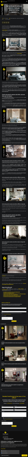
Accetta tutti (24, 455)
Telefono (15, 408)
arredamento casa (17, 391)
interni (1, 391)
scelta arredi (18, 18)
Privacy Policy (3, 448)
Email (2, 310)
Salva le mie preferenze (5, 455)
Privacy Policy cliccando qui (7, 314)
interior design (10, 391)
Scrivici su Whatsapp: (18, 403)
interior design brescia (13, 18)
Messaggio (3, 411)
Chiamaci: (8, 403)
